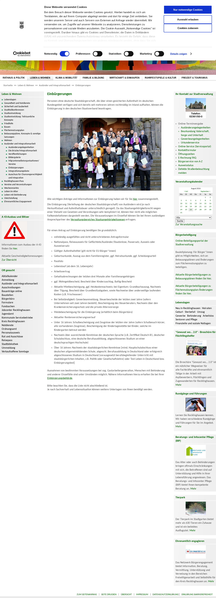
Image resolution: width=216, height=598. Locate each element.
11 (186, 204)
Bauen (7, 127)
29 (205, 210)
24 (181, 210)
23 (210, 207)
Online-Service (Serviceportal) (194, 146)
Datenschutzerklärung (166, 594)
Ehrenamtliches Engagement (18, 201)
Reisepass (7, 340)
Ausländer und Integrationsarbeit (54, 85)
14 (200, 204)
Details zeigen (178, 53)
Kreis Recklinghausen (13, 321)
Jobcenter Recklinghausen (16, 310)
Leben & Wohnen (26, 85)
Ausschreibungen (11, 287)
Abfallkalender (10, 276)
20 (196, 207)
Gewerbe (180, 316)
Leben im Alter (11, 191)
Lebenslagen (10, 99)
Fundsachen (8, 306)
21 (200, 207)
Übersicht (126, 594)
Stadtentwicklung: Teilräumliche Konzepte (19, 118)
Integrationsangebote (18, 171)
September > (205, 191)
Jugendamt (8, 314)
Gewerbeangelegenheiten (195, 139)
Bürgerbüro (8, 299)
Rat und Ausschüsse (12, 336)
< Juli (186, 191)
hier (15, 248)
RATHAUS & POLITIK (14, 77)
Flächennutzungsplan (14, 130)
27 (196, 210)
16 (210, 204)
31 (181, 213)
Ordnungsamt (9, 329)
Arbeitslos (208, 316)
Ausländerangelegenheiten (21, 147)
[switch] (97, 53)
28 (200, 210)
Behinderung (194, 316)
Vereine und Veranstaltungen (18, 184)
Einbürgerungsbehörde (59, 378)
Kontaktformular (187, 150)
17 (181, 207)
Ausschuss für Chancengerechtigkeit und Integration (25, 176)
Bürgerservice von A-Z (190, 161)
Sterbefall (190, 312)
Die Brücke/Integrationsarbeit (22, 150)
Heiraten (207, 308)
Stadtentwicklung (12, 113)
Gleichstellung (11, 198)
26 (191, 210)
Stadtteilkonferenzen (14, 110)
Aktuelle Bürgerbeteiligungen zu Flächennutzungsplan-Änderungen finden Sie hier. (194, 290)
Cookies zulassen (188, 28)
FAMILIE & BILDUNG (93, 77)
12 (191, 204)
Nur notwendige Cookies (187, 9)
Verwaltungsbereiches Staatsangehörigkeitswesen (98, 219)
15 (205, 204)
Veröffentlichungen (17, 154)
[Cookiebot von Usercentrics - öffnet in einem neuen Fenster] (22, 53)
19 (191, 207)
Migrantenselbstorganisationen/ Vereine (23, 162)
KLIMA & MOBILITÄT (66, 77)
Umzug (201, 312)
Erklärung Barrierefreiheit (197, 594)
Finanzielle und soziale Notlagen (193, 323)
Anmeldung (8, 280)
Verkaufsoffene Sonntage (15, 351)
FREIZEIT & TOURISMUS (195, 77)
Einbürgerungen (83, 85)
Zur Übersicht (9, 260)
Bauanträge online (12, 291)
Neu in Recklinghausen (188, 308)
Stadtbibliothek (10, 344)
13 (196, 204)
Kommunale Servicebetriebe (17, 317)
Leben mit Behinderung (15, 195)
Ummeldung (8, 348)
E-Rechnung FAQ (187, 158)
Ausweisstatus (185, 165)
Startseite (8, 85)
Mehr (179, 385)
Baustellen (7, 295)
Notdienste (8, 325)
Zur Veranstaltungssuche (189, 224)
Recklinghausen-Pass (14, 181)
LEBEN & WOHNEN (40, 77)
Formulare (7, 302)
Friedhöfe (8, 123)
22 (205, 207)
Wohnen (8, 140)
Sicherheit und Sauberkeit (16, 106)
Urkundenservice (190, 142)
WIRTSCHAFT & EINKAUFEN (124, 77)
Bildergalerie (14, 157)
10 (181, 204)
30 (210, 210)
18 (186, 207)
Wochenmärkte (11, 188)
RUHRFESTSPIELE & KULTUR (160, 77)
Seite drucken (108, 594)
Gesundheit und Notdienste (17, 103)
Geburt (179, 312)
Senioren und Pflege (186, 319)
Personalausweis (11, 332)
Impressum (142, 594)
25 (186, 210)
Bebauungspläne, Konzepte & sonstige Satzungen (22, 135)
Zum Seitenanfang (87, 594)
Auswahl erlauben (187, 19)
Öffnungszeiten (186, 154)
